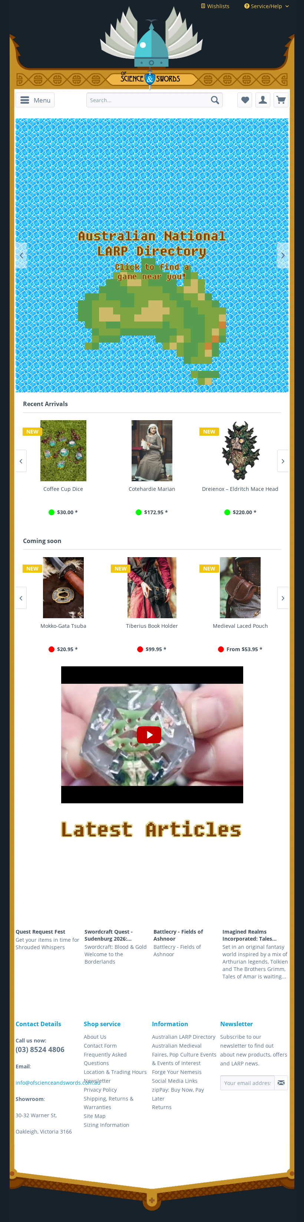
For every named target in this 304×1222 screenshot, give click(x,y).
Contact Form (100, 1045)
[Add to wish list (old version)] (244, 100)
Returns (162, 1107)
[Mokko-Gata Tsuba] (63, 587)
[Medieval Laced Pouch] (240, 587)
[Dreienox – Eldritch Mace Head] (151, 450)
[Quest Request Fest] (49, 899)
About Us (95, 1036)
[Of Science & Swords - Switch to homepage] (152, 79)
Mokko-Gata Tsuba (63, 625)
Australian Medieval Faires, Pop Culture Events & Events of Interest (184, 1054)
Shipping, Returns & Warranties (108, 1103)
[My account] (262, 100)
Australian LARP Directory (183, 1036)
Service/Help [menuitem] (267, 6)
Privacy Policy (100, 1089)
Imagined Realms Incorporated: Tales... (249, 935)
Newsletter (97, 1080)
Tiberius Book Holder (152, 625)
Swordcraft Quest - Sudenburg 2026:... (109, 935)
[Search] (215, 100)
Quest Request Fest (40, 931)
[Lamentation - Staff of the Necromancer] (240, 450)
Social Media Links (175, 1080)
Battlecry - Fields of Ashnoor (178, 935)
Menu (42, 100)
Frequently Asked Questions (105, 1059)
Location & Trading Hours (115, 1071)
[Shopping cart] (281, 100)
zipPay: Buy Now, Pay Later (178, 1094)
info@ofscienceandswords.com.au (58, 1082)
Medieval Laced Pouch (240, 625)
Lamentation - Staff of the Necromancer (240, 492)
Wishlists (217, 6)
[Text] (152, 255)
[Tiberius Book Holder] (151, 587)
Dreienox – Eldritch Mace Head (151, 488)
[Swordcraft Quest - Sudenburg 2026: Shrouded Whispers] (118, 899)
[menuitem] (35, 100)
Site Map (95, 1115)
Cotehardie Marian (63, 488)
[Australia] (152, 321)
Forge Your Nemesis (177, 1071)
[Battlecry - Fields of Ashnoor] (186, 899)
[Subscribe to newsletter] (281, 1082)
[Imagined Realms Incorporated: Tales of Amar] (255, 899)
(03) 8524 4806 (40, 1049)
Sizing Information (106, 1124)
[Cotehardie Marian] (63, 450)
